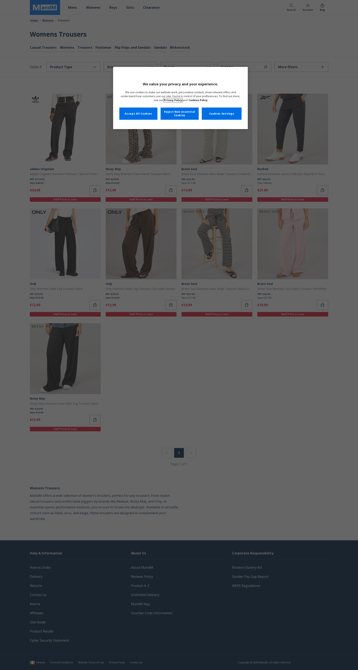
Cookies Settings (221, 113)
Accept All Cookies (138, 113)
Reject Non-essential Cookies (179, 113)
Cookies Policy (198, 100)
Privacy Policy (173, 100)
